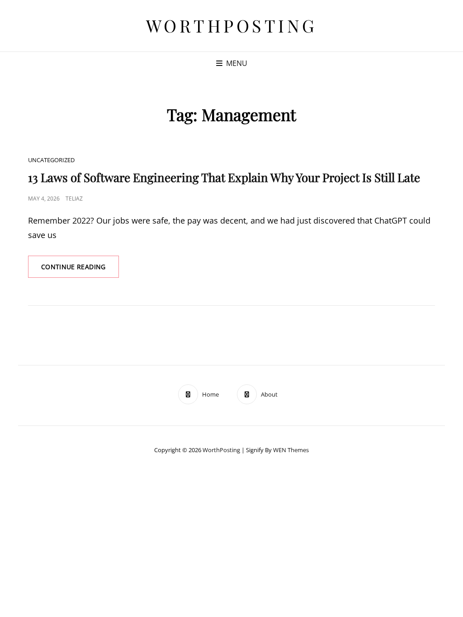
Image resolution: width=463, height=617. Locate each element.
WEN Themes (291, 450)
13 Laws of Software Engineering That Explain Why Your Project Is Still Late (224, 177)
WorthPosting (231, 25)
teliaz (74, 198)
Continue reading (80, 270)
